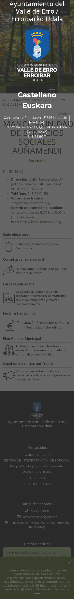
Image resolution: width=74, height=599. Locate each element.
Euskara (37, 105)
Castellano (37, 94)
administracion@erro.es (37, 141)
